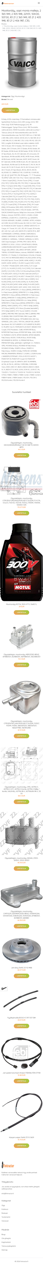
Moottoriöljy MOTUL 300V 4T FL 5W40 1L (21, 604)
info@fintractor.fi (8, 1194)
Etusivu (4, 24)
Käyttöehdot (6, 1242)
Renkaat (5, 1213)
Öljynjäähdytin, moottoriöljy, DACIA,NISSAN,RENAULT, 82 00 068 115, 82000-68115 (21, 445)
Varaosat (5, 1221)
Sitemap (5, 1250)
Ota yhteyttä (6, 1238)
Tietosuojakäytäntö (9, 1246)
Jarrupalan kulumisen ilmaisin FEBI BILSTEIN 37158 (21, 1073)
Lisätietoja (10, 110)
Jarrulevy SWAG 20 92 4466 (21, 968)
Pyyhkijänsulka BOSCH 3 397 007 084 (22, 1018)
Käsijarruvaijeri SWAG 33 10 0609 (21, 1137)
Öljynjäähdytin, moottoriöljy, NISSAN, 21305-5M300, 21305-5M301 (21, 859)
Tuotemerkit (6, 1217)
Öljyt (12, 96)
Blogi (3, 1234)
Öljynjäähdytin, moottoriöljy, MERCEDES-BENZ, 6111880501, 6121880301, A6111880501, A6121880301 (21, 655)
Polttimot (5, 1209)
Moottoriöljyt (20, 96)
